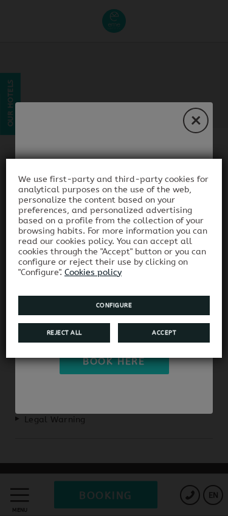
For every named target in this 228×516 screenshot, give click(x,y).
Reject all (64, 332)
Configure (114, 305)
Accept (164, 332)
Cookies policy (93, 272)
